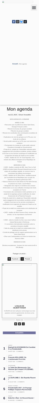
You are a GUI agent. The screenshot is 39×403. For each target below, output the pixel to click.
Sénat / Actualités (25, 115)
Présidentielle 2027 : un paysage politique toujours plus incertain (20, 388)
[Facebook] (15, 323)
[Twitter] (19, 323)
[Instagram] (17, 21)
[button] (34, 7)
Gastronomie (11, 365)
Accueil (15, 64)
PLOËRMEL (15, 385)
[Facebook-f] (13, 21)
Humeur (10, 345)
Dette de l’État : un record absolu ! (21, 398)
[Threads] (25, 21)
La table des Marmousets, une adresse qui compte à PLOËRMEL (21, 368)
